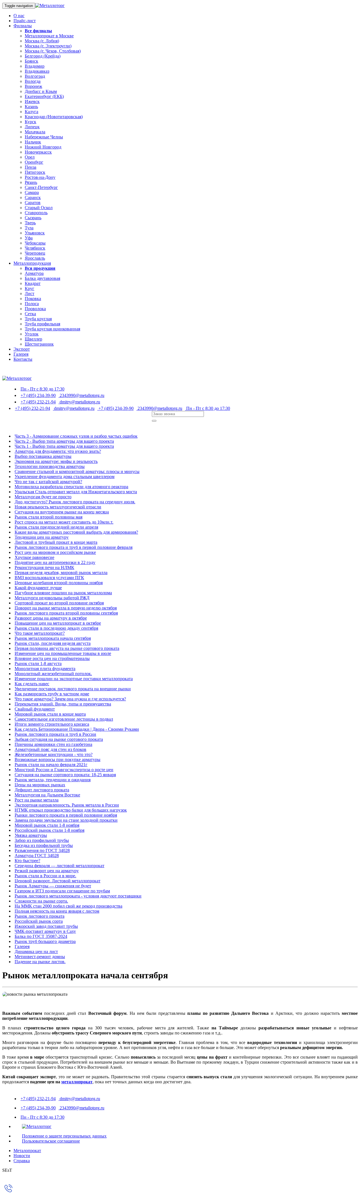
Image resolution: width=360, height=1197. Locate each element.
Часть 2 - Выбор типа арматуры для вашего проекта (64, 441)
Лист (29, 293)
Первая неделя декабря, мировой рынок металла (61, 572)
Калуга (31, 111)
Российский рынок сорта (39, 921)
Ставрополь (36, 212)
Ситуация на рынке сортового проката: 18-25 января (65, 774)
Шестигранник (39, 344)
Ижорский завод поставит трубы (46, 926)
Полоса (32, 303)
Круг (29, 288)
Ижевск (32, 101)
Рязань (31, 182)
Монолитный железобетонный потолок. (53, 673)
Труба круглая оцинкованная (52, 328)
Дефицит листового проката (42, 789)
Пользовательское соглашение (51, 1141)
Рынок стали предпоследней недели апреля (56, 527)
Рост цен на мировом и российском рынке (55, 552)
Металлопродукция (32, 263)
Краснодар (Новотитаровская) (54, 116)
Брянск (31, 61)
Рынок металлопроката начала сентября (53, 638)
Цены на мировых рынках (40, 784)
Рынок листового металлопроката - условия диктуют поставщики (78, 896)
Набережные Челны (44, 136)
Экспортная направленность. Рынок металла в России (67, 805)
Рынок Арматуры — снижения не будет (53, 885)
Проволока (35, 308)
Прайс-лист (25, 20)
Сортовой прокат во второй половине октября (59, 602)
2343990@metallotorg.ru (81, 395)
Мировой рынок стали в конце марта (50, 714)
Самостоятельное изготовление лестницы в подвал (64, 719)
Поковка (33, 298)
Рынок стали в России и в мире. (45, 875)
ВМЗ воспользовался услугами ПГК (49, 577)
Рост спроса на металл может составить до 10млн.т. (64, 522)
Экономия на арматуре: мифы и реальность (56, 461)
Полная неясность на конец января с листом (57, 911)
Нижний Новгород (43, 147)
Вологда (32, 81)
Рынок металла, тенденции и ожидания (53, 779)
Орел (30, 157)
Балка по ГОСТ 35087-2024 (41, 936)
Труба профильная (42, 323)
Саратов (32, 202)
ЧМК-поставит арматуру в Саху (45, 931)
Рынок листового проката (39, 916)
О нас (19, 15)
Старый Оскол (39, 207)
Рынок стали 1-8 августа (38, 663)
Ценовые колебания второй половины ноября (59, 582)
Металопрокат (27, 1150)
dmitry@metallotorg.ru (79, 401)
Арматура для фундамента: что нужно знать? (58, 451)
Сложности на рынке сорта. (41, 901)
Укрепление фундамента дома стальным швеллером (64, 476)
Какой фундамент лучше (38, 587)
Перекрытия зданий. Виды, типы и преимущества (63, 704)
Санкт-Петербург (41, 187)
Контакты (23, 359)
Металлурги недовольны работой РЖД (52, 597)
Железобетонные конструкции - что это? (54, 754)
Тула (29, 227)
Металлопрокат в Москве (49, 35)
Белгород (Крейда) (42, 56)
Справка (22, 1160)
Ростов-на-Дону (40, 177)
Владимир (34, 66)
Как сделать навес (32, 683)
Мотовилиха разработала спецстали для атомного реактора (71, 486)
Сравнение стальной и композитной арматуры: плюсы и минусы (77, 471)
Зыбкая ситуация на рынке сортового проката (59, 739)
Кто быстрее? (27, 860)
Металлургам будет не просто (43, 496)
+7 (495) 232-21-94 (38, 401)
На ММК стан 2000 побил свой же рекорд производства (68, 906)
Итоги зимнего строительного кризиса (52, 724)
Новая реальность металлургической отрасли (58, 506)
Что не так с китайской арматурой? (48, 481)
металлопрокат (77, 1081)
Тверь (30, 222)
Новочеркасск (38, 152)
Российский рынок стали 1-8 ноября (49, 830)
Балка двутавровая (42, 278)
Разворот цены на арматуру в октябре (51, 618)
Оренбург (34, 162)
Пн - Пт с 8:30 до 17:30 (42, 389)
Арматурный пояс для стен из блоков (50, 749)
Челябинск (35, 248)
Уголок (32, 334)
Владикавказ (37, 71)
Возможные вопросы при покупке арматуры (57, 759)
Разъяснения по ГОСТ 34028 (42, 850)
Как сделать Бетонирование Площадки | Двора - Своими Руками (77, 729)
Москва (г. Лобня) (42, 40)
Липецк (32, 126)
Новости (22, 1155)
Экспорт (22, 349)
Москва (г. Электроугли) (48, 46)
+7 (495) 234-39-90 (38, 395)
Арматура (34, 273)
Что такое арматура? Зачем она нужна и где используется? (70, 698)
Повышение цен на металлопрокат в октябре (58, 623)
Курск (30, 121)
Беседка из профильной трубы (44, 845)
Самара (32, 192)
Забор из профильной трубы (42, 840)
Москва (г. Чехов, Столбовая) (53, 51)
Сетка (30, 313)
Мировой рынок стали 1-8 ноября (47, 825)
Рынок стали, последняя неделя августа (53, 643)
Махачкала (35, 131)
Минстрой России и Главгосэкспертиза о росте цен (64, 769)
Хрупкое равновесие (34, 557)
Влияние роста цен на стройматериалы (52, 658)
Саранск (33, 197)
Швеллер (33, 339)
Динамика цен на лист (36, 951)
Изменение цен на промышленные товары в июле (63, 653)
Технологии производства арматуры (50, 466)
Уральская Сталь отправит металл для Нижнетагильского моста (76, 491)
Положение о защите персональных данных (64, 1136)
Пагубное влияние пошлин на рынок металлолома (63, 592)
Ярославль (35, 258)
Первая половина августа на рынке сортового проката (67, 648)
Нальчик (33, 142)
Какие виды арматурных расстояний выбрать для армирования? (76, 532)
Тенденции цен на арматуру (42, 537)
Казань (31, 106)
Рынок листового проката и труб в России (55, 734)
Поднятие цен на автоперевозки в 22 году (55, 562)
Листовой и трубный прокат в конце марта (56, 542)
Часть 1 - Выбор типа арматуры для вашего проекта (64, 446)
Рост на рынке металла (36, 800)
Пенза (30, 167)
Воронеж (33, 86)
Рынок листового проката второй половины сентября (66, 613)
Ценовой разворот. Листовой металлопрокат (57, 880)
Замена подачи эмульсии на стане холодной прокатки (66, 820)
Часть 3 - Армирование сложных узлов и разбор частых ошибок (76, 436)
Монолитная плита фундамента (45, 668)
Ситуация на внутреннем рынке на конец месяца (62, 512)
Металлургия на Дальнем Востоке (47, 794)
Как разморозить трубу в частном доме (52, 693)
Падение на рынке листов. (40, 961)
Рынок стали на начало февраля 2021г (51, 764)
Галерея (21, 354)
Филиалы (23, 25)
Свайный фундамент (35, 709)
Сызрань (33, 217)
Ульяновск (35, 232)
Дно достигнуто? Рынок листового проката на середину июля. (75, 501)
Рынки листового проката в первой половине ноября (66, 815)
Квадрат (32, 283)
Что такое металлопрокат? (40, 633)
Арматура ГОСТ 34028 (37, 855)
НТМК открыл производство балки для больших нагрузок (71, 810)
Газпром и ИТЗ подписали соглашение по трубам (62, 890)
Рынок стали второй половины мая (48, 517)
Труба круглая (38, 318)
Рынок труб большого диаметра (45, 941)
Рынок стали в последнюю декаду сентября (56, 628)
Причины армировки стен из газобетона (53, 744)
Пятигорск (35, 172)
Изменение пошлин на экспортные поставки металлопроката (74, 678)
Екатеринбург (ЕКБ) (44, 96)
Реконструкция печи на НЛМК (44, 567)
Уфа (29, 238)
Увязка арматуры (31, 835)
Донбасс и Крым (41, 91)
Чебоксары (35, 243)
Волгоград (35, 76)
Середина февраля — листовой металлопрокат (59, 865)
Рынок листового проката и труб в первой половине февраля (73, 547)
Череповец (35, 253)
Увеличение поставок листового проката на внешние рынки (73, 688)
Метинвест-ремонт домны (40, 956)
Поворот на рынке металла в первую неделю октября (66, 608)
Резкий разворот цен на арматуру (47, 870)
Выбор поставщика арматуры (43, 456)
